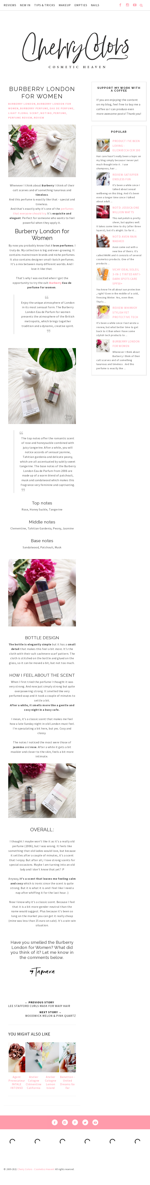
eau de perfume (62, 108)
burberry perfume (34, 108)
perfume (59, 113)
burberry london (22, 103)
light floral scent (23, 113)
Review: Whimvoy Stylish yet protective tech (125, 312)
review (39, 117)
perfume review (20, 117)
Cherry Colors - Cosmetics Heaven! (36, 1169)
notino (46, 113)
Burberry (55, 283)
